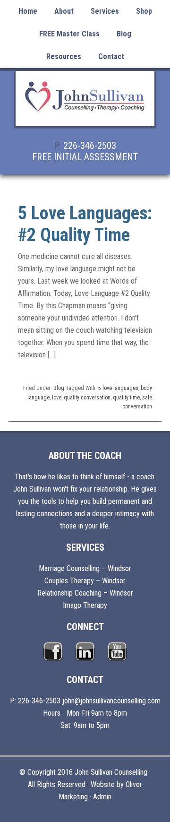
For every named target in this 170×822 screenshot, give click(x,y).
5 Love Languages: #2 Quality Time (85, 224)
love (56, 397)
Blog (58, 388)
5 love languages (118, 388)
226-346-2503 (89, 145)
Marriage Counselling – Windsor (85, 568)
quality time (126, 397)
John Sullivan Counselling (85, 104)
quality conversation (87, 397)
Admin (102, 796)
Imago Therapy (85, 605)
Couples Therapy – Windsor (85, 580)
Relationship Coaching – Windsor (85, 592)
